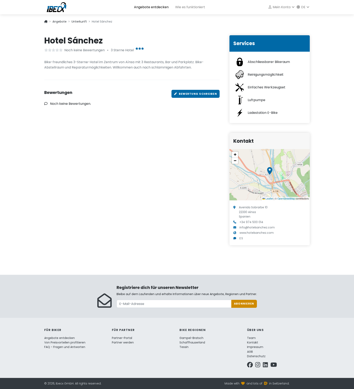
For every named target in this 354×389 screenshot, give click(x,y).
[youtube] (273, 366)
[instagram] (257, 366)
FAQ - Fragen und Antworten (64, 347)
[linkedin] (265, 366)
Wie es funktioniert (190, 7)
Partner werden (123, 342)
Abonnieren (244, 303)
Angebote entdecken (151, 7)
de (302, 7)
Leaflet (269, 198)
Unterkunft (79, 21)
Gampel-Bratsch (191, 338)
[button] (269, 171)
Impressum (255, 347)
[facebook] (250, 366)
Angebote (59, 21)
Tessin (183, 347)
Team (251, 338)
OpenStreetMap (286, 198)
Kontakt (252, 342)
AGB (250, 352)
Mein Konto (281, 7)
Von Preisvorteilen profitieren (64, 342)
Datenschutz (256, 356)
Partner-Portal (122, 338)
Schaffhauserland (192, 342)
